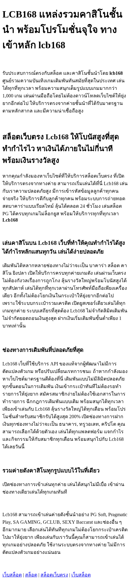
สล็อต (31, 574)
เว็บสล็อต (12, 574)
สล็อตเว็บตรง (54, 574)
